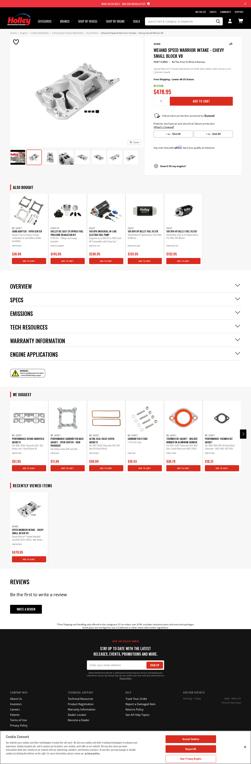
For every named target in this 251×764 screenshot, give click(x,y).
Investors (16, 704)
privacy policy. (92, 753)
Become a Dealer (78, 720)
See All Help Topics (137, 715)
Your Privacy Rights (190, 759)
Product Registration (81, 704)
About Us (16, 699)
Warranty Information (81, 709)
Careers (15, 709)
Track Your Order (136, 699)
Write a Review (26, 609)
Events (213, 11)
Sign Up (154, 665)
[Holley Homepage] (19, 16)
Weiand (157, 43)
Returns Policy (135, 709)
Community (225, 11)
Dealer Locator (77, 715)
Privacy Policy (126, 678)
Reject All (190, 749)
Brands (64, 21)
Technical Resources (80, 699)
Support (239, 11)
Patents (14, 715)
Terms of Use (18, 720)
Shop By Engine (115, 21)
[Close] (245, 747)
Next (243, 434)
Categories (44, 21)
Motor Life (201, 11)
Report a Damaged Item (140, 704)
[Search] (218, 21)
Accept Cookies (190, 739)
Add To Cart (201, 101)
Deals (136, 21)
